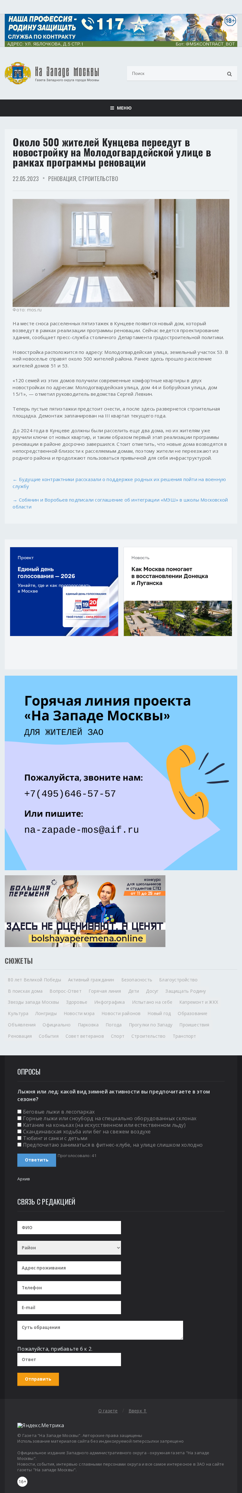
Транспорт (184, 1036)
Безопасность (137, 980)
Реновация (62, 178)
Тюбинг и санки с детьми (55, 1138)
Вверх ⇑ (138, 1411)
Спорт (117, 1036)
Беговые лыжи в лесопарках (59, 1111)
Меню (122, 108)
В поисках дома (25, 991)
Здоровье (77, 1002)
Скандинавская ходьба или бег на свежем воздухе (87, 1131)
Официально (57, 1025)
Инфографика (109, 1002)
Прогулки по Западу (151, 1025)
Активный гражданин (91, 980)
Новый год (159, 1013)
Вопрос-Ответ (65, 991)
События (48, 1036)
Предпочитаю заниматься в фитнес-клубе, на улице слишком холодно (113, 1144)
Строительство (98, 178)
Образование (192, 1013)
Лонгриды (46, 1013)
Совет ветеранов (85, 1036)
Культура (18, 1013)
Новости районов (121, 1013)
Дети (133, 991)
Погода (114, 1025)
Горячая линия (105, 991)
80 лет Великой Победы (34, 980)
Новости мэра (79, 1013)
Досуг (152, 991)
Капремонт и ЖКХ (198, 1002)
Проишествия (194, 1025)
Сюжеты (19, 961)
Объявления (22, 1025)
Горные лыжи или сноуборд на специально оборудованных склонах (109, 1118)
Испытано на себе (152, 1002)
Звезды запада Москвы (33, 1002)
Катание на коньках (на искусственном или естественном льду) (104, 1124)
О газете (108, 1411)
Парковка (88, 1025)
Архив (23, 1179)
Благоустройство (178, 980)
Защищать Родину (185, 991)
